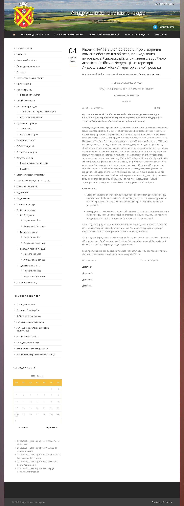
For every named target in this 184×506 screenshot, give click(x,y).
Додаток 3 (87, 279)
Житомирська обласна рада (30, 322)
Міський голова (24, 48)
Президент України (26, 304)
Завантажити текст (150, 74)
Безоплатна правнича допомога (32, 348)
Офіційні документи (33, 34)
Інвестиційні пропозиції (104, 34)
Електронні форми (29, 134)
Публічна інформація (27, 123)
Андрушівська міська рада (108, 12)
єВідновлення (23, 198)
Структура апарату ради (28, 66)
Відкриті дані (23, 192)
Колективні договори (27, 186)
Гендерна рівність (29, 232)
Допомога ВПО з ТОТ (30, 265)
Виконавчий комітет (27, 60)
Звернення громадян (27, 106)
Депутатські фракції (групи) (30, 78)
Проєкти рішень (24, 89)
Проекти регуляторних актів (34, 163)
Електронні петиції (26, 140)
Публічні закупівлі (25, 146)
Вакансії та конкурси (27, 152)
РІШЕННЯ (24, 168)
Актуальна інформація (34, 226)
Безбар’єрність (27, 215)
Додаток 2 (87, 273)
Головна (156, 502)
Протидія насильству (27, 282)
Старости (21, 54)
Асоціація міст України (27, 336)
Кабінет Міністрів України (29, 316)
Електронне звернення (31, 117)
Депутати (21, 72)
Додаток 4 (87, 285)
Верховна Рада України (28, 310)
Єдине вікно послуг (26, 204)
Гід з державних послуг (69, 34)
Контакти (161, 34)
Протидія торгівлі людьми (32, 248)
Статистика (25, 128)
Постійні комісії (24, 83)
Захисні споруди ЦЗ (137, 34)
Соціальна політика (26, 210)
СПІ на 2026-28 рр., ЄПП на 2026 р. (33, 180)
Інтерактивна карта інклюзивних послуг (36, 354)
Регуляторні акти (25, 158)
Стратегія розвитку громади (30, 174)
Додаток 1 (87, 266)
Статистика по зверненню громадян (38, 111)
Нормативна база (32, 220)
